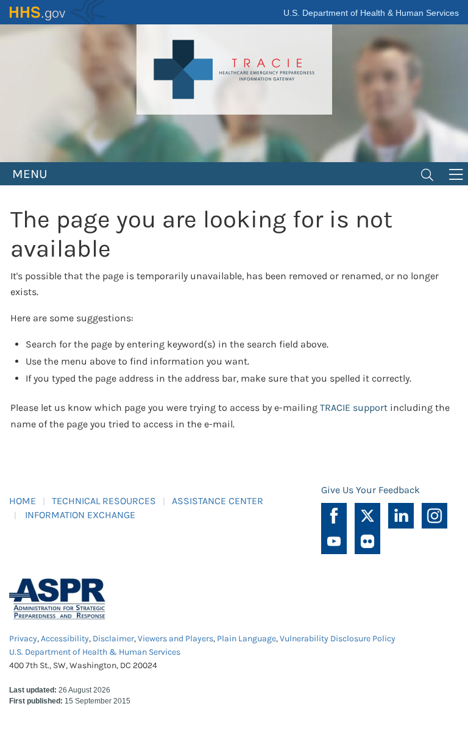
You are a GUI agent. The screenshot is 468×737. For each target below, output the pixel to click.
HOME (22, 501)
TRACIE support (354, 407)
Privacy (23, 638)
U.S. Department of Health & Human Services (371, 13)
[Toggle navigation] (427, 173)
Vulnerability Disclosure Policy (337, 638)
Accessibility (65, 638)
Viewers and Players (175, 638)
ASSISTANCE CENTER (217, 501)
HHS (58, 12)
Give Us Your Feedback (370, 490)
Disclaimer (113, 638)
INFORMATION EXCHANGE (80, 515)
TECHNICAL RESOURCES (104, 501)
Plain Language (246, 638)
